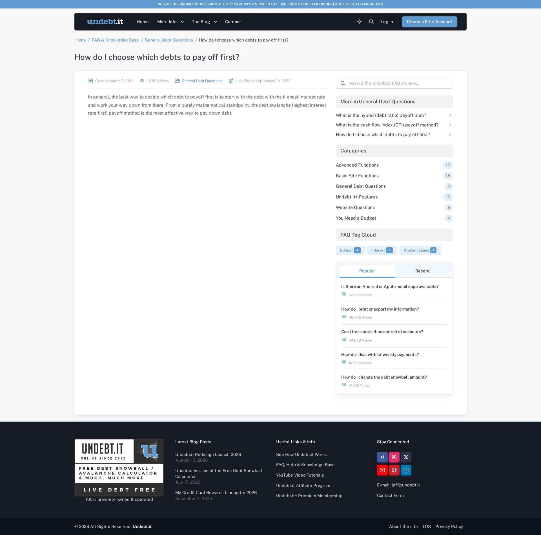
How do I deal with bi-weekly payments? (380, 354)
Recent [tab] (422, 270)
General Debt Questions (169, 40)
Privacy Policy (449, 526)
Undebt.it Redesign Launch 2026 (208, 454)
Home (143, 21)
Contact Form (390, 495)
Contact (233, 21)
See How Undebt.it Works (301, 454)
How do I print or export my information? (380, 309)
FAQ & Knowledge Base (115, 40)
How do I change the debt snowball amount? (384, 377)
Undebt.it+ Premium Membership (309, 495)
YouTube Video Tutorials (300, 475)
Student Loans (419, 250)
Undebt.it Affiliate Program (303, 485)
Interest (381, 250)
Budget (349, 250)
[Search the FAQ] (371, 21)
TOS (426, 526)
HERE (350, 4)
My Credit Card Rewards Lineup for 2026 (216, 492)
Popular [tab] (367, 270)
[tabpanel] (394, 336)
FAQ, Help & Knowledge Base (305, 464)
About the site (403, 526)
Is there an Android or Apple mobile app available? (390, 286)
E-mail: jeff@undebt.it (398, 484)
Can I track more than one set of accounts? (382, 331)
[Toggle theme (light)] (359, 21)
